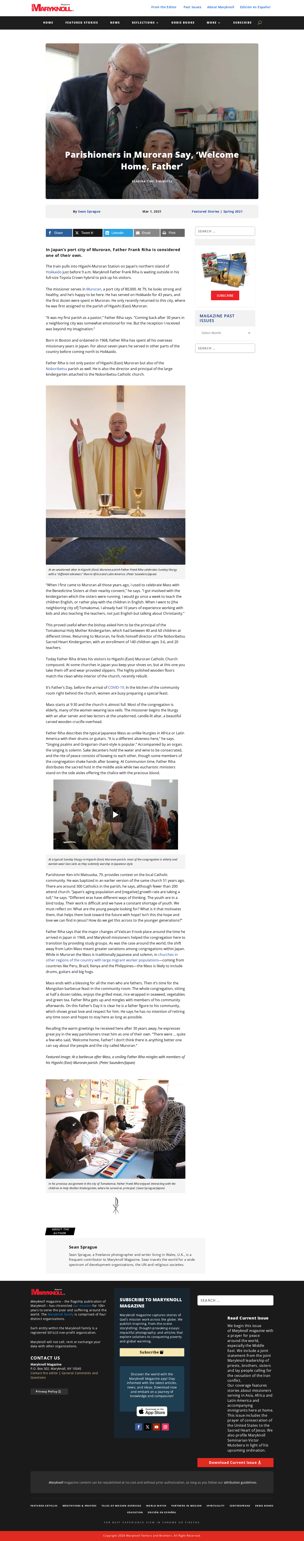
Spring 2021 (233, 211)
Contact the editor (44, 1373)
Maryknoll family (61, 1314)
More (212, 22)
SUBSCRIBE (225, 295)
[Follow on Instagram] (165, 1426)
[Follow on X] (147, 1426)
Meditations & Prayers (80, 1505)
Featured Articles (44, 1505)
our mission (82, 1305)
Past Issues (192, 7)
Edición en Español (255, 7)
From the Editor (164, 7)
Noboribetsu (56, 368)
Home (48, 22)
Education (135, 1512)
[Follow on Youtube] (156, 1426)
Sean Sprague (89, 211)
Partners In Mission (186, 1505)
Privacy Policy (46, 1391)
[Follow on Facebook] (138, 1426)
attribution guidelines (240, 1482)
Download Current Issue (233, 1462)
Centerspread (240, 1505)
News (115, 22)
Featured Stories (81, 22)
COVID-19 (116, 687)
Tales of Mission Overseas (121, 1505)
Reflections (143, 22)
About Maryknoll (220, 7)
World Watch (156, 1505)
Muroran (93, 289)
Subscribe (242, 22)
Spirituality (216, 1505)
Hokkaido (54, 272)
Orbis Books (183, 22)
